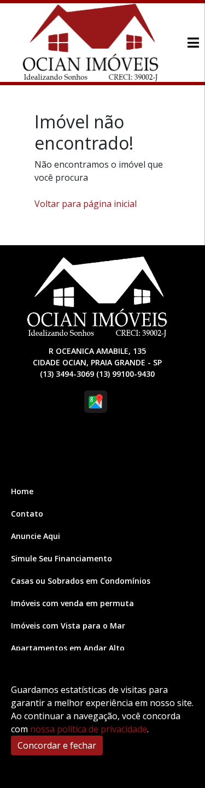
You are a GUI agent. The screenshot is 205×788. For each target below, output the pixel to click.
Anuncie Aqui (35, 536)
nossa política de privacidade (88, 729)
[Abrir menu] (193, 43)
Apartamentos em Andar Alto (68, 648)
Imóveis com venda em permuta (72, 603)
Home (22, 491)
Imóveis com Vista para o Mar (68, 625)
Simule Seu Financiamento (61, 558)
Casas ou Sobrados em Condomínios (80, 581)
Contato (27, 513)
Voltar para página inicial (85, 204)
